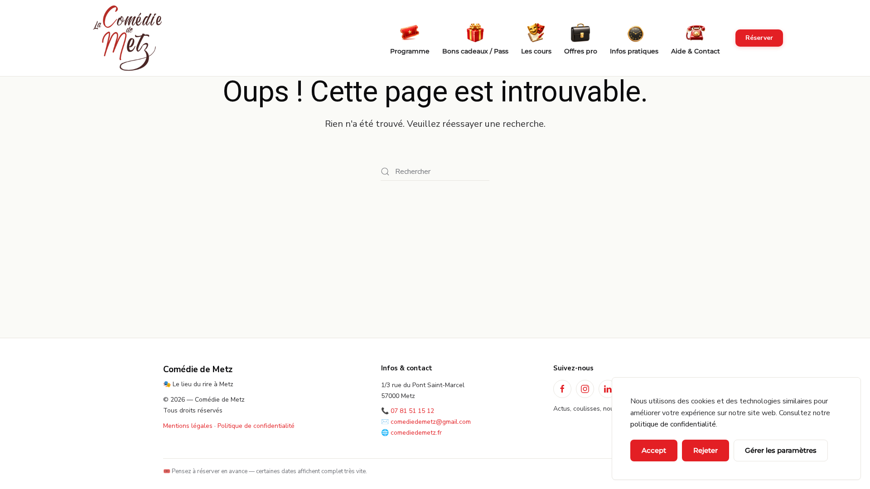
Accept (654, 450)
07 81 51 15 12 (412, 411)
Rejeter (705, 450)
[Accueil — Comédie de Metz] (127, 38)
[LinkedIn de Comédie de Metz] (608, 389)
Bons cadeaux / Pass (475, 51)
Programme (410, 51)
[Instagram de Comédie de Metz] (585, 389)
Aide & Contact (695, 51)
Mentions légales (188, 426)
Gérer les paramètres (781, 450)
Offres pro (580, 51)
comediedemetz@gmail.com (431, 421)
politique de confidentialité (673, 424)
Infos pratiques (634, 51)
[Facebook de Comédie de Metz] (562, 389)
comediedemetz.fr (416, 432)
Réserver (759, 38)
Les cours (536, 51)
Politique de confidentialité (256, 426)
